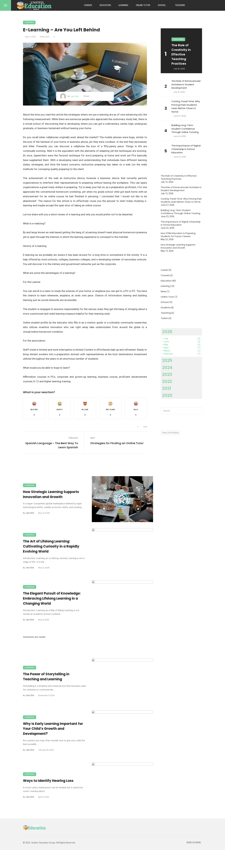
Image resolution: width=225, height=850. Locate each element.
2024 (167, 367)
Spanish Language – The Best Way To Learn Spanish (51, 445)
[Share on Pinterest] (104, 96)
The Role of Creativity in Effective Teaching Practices (181, 54)
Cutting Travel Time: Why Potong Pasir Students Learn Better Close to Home (185, 106)
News (163, 291)
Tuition (164, 318)
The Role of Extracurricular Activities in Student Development (186, 84)
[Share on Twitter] (99, 96)
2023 (167, 374)
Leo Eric (75, 96)
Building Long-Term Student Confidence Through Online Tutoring (185, 129)
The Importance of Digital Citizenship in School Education (186, 149)
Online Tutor (143, 5)
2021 (166, 388)
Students (165, 307)
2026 (167, 332)
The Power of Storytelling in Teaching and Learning (46, 677)
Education (105, 5)
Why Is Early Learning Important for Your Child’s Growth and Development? (53, 728)
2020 (167, 395)
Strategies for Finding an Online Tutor (117, 443)
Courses (165, 275)
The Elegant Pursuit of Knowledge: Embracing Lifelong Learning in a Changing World (52, 598)
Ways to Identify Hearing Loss (48, 780)
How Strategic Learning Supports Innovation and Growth (51, 494)
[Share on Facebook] (95, 96)
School (162, 5)
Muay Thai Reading (170, 433)
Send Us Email (193, 842)
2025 (167, 360)
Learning (123, 5)
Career (88, 5)
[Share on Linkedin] (109, 96)
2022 (167, 381)
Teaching (180, 5)
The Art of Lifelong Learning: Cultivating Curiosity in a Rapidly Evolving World (51, 546)
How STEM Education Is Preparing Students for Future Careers (178, 235)
